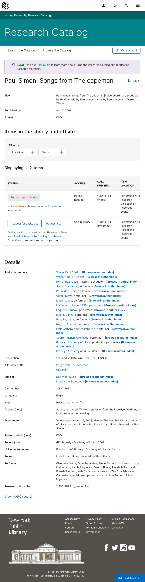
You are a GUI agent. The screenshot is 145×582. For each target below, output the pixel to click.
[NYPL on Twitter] (115, 548)
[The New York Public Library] (5, 5)
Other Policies (94, 523)
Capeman (62, 369)
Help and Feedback (130, 578)
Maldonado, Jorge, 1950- (72, 305)
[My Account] (104, 5)
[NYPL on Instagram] (123, 548)
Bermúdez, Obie (66, 291)
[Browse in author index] (98, 272)
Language (117, 527)
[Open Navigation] (137, 5)
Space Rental (72, 531)
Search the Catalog (21, 50)
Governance (93, 531)
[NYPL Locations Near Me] (115, 5)
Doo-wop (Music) (66, 376)
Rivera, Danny (64, 314)
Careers (69, 527)
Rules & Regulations (123, 518)
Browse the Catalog (57, 50)
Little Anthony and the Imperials (75, 328)
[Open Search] (126, 5)
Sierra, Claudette (66, 286)
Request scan (54, 223)
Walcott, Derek (65, 276)
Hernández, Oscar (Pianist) (72, 281)
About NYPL (118, 523)
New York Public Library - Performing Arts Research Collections (37, 236)
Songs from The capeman (72, 365)
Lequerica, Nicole (67, 310)
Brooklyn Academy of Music (73, 342)
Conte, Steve (64, 295)
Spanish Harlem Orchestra (72, 337)
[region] (72, 211)
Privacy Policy (94, 518)
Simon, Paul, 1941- (67, 272)
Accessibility (72, 518)
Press (68, 523)
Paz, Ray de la (65, 319)
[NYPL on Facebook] (106, 548)
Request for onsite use (24, 223)
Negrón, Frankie (66, 324)
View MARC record (18, 496)
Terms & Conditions (97, 527)
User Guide (43, 64)
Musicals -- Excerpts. (69, 381)
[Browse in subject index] (96, 376)
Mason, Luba (64, 300)
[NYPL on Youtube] (132, 548)
